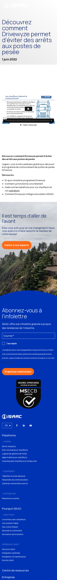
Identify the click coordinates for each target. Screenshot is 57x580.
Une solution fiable (10, 523)
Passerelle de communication (15, 479)
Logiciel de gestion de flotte (14, 453)
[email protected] (8, 362)
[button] (7, 425)
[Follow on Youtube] (30, 425)
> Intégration (9, 493)
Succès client (8, 560)
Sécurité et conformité (12, 530)
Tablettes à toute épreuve (13, 476)
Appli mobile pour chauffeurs (14, 457)
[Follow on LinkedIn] (24, 425)
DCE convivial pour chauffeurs (15, 450)
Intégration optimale (11, 553)
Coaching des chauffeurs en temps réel (19, 461)
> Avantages (8, 514)
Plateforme (9, 435)
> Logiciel (6, 441)
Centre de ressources (15, 570)
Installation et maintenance (14, 556)
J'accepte (11, 343)
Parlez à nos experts (17, 245)
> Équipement (8, 471)
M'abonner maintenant (18, 371)
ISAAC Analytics (9, 446)
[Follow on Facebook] (17, 425)
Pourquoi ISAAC (11, 508)
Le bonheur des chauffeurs (14, 519)
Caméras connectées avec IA (15, 483)
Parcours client (8, 549)
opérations (14, 190)
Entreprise (8, 577)
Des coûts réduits (10, 527)
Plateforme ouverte (10, 498)
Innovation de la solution (12, 534)
